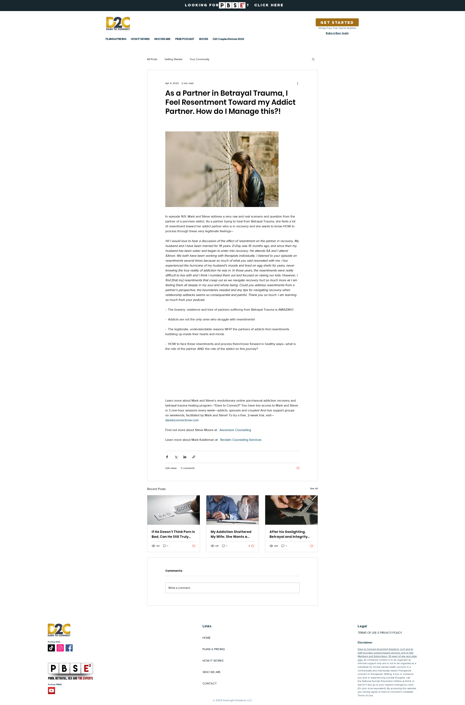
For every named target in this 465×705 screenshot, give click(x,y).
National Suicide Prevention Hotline (382, 681)
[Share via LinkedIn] (185, 457)
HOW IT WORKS (213, 661)
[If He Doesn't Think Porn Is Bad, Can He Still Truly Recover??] (173, 510)
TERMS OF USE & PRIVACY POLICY (380, 633)
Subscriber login (337, 33)
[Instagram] (60, 647)
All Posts (152, 59)
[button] (313, 59)
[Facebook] (69, 647)
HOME (207, 638)
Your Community (199, 59)
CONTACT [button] (210, 683)
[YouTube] (51, 690)
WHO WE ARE (212, 672)
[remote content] (232, 374)
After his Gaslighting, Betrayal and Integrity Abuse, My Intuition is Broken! (289, 534)
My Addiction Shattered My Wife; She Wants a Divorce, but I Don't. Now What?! (231, 534)
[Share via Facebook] (167, 457)
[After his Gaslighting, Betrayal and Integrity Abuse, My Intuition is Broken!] (291, 510)
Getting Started (173, 59)
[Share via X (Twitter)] (176, 457)
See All (314, 488)
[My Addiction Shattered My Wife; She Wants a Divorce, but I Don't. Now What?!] (232, 510)
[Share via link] (193, 457)
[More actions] (297, 83)
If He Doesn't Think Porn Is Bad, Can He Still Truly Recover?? (173, 534)
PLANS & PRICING (214, 649)
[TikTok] (51, 647)
